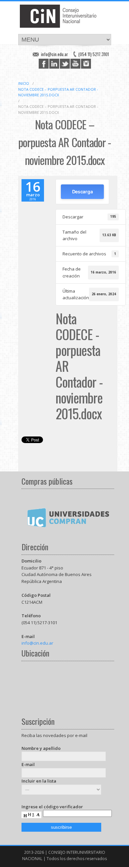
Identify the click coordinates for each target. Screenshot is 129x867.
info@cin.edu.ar (54, 54)
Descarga (82, 191)
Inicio (23, 83)
